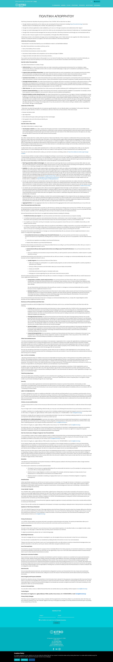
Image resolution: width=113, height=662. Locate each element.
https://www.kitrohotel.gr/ (76, 24)
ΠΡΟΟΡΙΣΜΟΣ (75, 5)
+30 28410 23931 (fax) (56, 642)
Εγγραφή (56, 622)
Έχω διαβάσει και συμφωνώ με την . (53, 620)
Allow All (17, 659)
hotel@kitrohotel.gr (61, 422)
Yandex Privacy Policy (85, 185)
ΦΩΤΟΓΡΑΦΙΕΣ (89, 5)
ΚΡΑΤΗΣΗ (98, 1)
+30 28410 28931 (57, 641)
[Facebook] (33, 1)
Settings (32, 659)
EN (91, 1)
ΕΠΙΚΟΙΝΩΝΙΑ (97, 5)
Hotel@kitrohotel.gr (75, 424)
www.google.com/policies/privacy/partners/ (48, 177)
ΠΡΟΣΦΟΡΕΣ (82, 5)
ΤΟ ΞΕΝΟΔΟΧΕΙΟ (56, 5)
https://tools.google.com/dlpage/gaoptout (47, 178)
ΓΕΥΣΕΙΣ (69, 5)
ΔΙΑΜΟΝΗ (63, 5)
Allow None (24, 659)
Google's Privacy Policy (50, 175)
